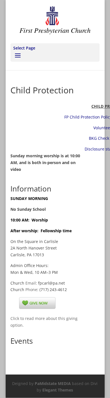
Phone (31, 289)
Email (30, 283)
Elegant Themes (57, 390)
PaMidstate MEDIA (53, 383)
